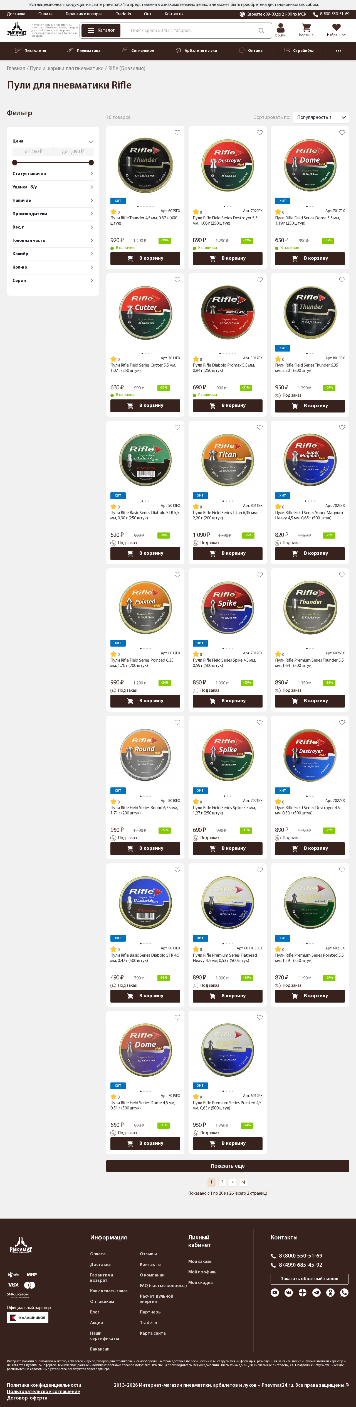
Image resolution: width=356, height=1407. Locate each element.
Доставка (16, 14)
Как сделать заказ (109, 1291)
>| (243, 1182)
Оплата (45, 14)
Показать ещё (228, 1166)
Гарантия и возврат (84, 14)
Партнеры (151, 1312)
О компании (152, 1275)
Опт (148, 14)
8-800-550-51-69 (334, 14)
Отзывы (148, 1254)
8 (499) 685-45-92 (300, 1265)
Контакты (174, 14)
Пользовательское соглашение (43, 1391)
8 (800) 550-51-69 (300, 1256)
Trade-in (123, 14)
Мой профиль (202, 1272)
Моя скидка (200, 1283)
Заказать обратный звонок (309, 1279)
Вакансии (100, 1349)
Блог (95, 1312)
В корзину (151, 258)
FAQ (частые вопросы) (163, 1286)
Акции (96, 1323)
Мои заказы (200, 1261)
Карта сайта (153, 1333)
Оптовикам (102, 1302)
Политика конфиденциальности (44, 1385)
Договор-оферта (27, 1398)
